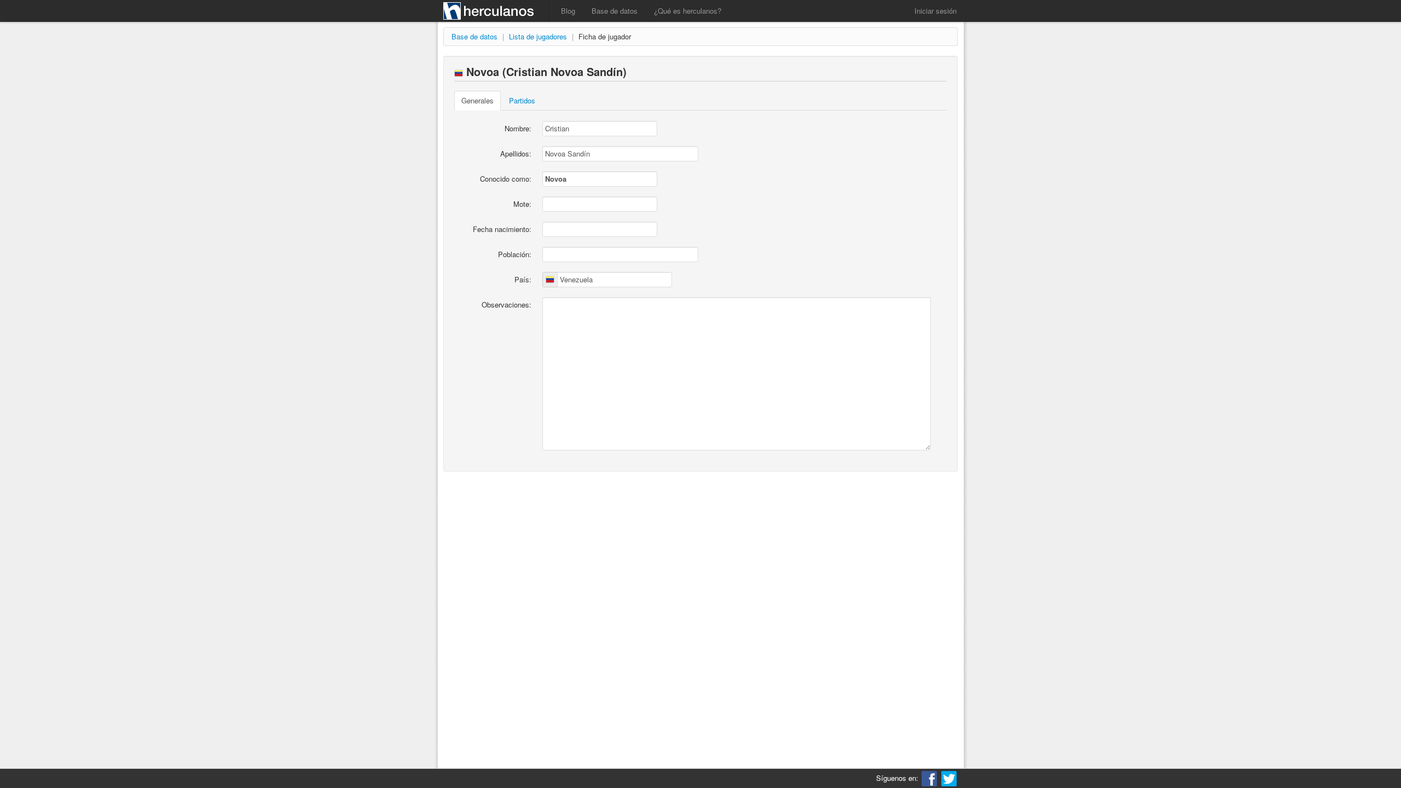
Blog (568, 10)
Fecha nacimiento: (502, 229)
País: (522, 279)
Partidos (522, 100)
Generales (477, 100)
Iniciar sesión (935, 10)
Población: (514, 254)
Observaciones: (506, 304)
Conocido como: (505, 178)
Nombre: (518, 128)
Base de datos (615, 10)
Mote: (522, 204)
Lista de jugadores (538, 36)
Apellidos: (515, 153)
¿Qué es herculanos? (687, 10)
